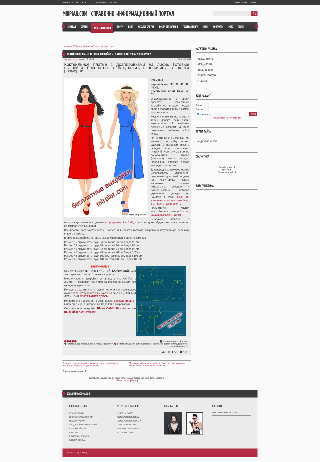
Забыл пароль (219, 117)
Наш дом (73, 432)
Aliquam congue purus (128, 429)
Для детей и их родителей (83, 425)
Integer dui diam (77, 440)
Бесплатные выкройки (80, 417)
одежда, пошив (107, 46)
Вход (253, 2)
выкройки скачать (179, 346)
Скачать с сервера (73, 59)
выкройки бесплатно (153, 344)
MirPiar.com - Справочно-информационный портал (118, 14)
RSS (90, 2)
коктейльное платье (77, 344)
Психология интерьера (129, 421)
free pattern (137, 344)
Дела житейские (77, 429)
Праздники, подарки (79, 436)
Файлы (76, 46)
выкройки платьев (122, 344)
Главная (66, 46)
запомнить (204, 114)
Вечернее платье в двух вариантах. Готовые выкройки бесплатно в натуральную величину (90, 364)
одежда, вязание (205, 58)
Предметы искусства (207, 75)
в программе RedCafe (119, 222)
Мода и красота (77, 421)
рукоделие (202, 80)
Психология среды (127, 425)
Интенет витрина (205, 69)
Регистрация (241, 2)
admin (185, 341)
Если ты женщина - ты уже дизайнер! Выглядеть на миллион (170, 200)
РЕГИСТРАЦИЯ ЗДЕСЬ (93, 296)
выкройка (182, 344)
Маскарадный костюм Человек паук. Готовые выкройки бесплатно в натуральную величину (157, 364)
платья (91, 344)
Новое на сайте (125, 413)
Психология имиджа (128, 417)
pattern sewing (170, 344)
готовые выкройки (104, 344)
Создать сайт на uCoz (207, 141)
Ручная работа (89, 46)
